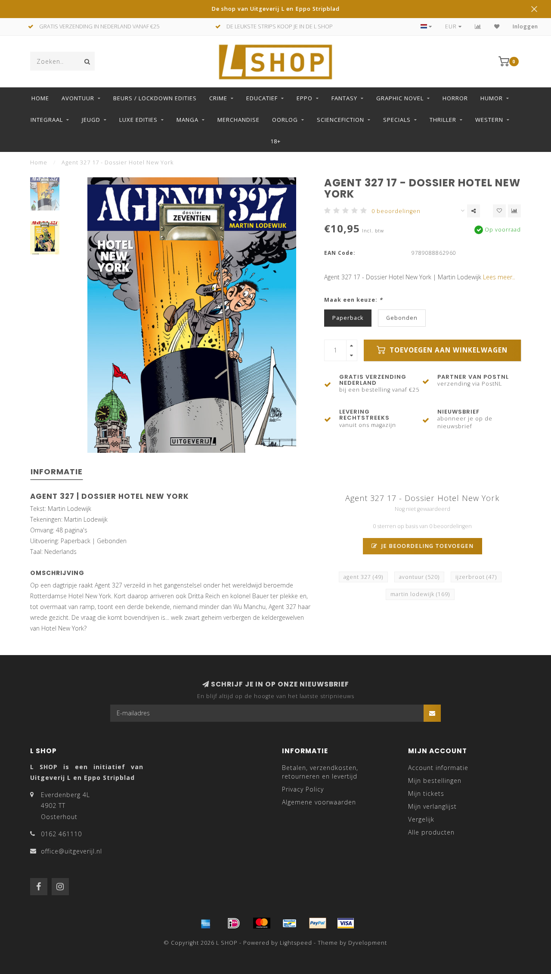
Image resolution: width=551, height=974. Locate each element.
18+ (275, 141)
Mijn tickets (426, 793)
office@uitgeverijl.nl (71, 851)
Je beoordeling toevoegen (427, 546)
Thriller (443, 120)
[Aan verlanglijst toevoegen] (499, 210)
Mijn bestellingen (434, 780)
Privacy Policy (303, 789)
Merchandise (238, 120)
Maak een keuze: (353, 299)
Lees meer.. (499, 277)
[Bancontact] (289, 923)
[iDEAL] (234, 923)
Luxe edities (138, 120)
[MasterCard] (261, 923)
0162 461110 (61, 834)
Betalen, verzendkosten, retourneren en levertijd (320, 772)
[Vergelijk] (478, 26)
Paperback (347, 318)
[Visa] (345, 923)
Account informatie (438, 768)
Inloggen (525, 26)
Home (40, 98)
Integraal (47, 120)
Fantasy (344, 98)
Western (489, 120)
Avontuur (78, 98)
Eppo (305, 98)
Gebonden (402, 318)
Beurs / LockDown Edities (155, 98)
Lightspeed (296, 942)
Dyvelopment (367, 942)
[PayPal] (317, 923)
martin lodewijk (420, 594)
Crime (218, 98)
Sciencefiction (340, 120)
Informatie (57, 471)
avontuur (419, 577)
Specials (397, 120)
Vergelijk (421, 819)
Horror (455, 98)
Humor (491, 98)
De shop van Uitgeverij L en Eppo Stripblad (275, 8)
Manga (187, 120)
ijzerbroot (476, 577)
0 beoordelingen (396, 211)
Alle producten (431, 832)
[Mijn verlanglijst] (497, 26)
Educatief (262, 98)
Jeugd (91, 120)
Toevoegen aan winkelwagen (447, 350)
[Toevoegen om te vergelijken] (514, 210)
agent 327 (363, 577)
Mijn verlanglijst (432, 806)
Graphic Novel (400, 98)
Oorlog (285, 120)
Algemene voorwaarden (319, 802)
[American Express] (206, 923)
